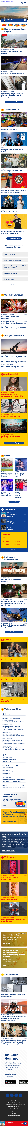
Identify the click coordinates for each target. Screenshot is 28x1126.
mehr (23, 714)
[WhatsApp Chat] (25, 20)
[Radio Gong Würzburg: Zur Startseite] (7, 3)
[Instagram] (12, 1095)
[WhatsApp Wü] (20, 1095)
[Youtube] (16, 1095)
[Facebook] (7, 1095)
